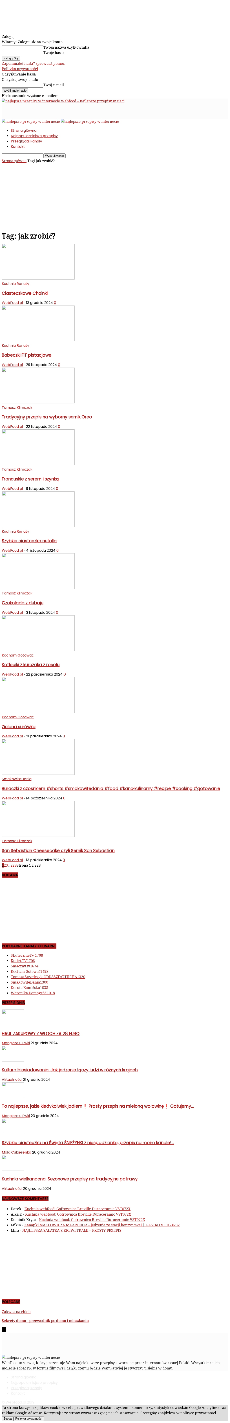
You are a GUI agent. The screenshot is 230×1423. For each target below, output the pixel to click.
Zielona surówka (18, 727)
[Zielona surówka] (38, 712)
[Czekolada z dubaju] (38, 588)
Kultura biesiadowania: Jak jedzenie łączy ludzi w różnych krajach (70, 1070)
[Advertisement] (54, 110)
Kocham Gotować (18, 655)
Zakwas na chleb (16, 1312)
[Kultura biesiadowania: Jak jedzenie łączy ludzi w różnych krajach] (13, 1060)
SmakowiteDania (16, 778)
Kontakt (18, 146)
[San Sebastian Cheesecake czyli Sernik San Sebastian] (38, 835)
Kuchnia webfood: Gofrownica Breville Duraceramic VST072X (77, 1209)
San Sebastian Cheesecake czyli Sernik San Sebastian (58, 851)
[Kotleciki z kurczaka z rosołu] (38, 650)
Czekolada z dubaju (22, 603)
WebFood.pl (12, 302)
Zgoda (8, 1418)
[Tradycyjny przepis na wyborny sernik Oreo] (38, 402)
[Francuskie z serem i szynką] (38, 464)
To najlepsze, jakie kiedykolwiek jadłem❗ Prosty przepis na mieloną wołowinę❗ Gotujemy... (98, 1106)
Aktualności (12, 1079)
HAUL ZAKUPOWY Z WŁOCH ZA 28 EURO (41, 1034)
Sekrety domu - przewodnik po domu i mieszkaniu (45, 1321)
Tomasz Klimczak (17, 407)
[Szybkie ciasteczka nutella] (38, 526)
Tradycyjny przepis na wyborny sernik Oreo (47, 417)
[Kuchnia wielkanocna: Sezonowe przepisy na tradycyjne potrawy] (13, 1169)
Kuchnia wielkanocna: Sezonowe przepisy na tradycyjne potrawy (70, 1179)
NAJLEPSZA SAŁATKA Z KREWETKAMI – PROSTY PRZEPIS (71, 1230)
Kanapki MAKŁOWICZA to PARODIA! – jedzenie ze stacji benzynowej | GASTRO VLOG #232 (102, 1225)
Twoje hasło (53, 53)
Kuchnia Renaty (15, 283)
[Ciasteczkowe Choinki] (38, 278)
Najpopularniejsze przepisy (34, 135)
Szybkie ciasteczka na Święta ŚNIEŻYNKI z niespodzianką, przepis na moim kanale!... (88, 1143)
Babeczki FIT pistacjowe (26, 355)
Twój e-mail (53, 85)
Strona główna (23, 130)
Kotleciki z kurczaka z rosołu (31, 665)
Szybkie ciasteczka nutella (29, 541)
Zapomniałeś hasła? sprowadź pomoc (33, 63)
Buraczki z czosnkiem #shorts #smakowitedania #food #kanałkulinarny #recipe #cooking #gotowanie (111, 789)
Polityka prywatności (20, 69)
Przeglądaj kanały (26, 141)
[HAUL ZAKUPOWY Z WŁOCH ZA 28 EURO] (13, 1024)
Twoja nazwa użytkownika (66, 47)
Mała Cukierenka (16, 1152)
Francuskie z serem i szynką (30, 479)
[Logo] (31, 121)
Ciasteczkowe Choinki (25, 293)
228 (14, 865)
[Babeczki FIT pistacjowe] (38, 340)
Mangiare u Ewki (16, 1043)
